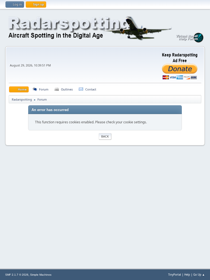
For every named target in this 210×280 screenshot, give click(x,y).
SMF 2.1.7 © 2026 (16, 274)
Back (105, 136)
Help (187, 274)
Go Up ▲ (199, 274)
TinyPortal (174, 274)
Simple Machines (40, 274)
